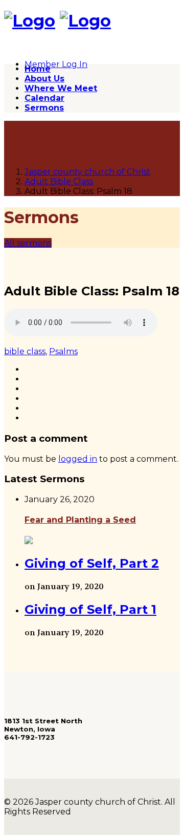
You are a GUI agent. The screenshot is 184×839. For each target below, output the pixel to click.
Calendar (44, 98)
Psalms (63, 351)
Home (38, 69)
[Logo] (29, 21)
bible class (24, 351)
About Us (44, 78)
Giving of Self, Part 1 (90, 609)
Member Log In (56, 64)
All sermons (28, 243)
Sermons (44, 108)
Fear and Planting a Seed (80, 520)
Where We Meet (61, 88)
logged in (77, 459)
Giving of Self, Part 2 (92, 563)
